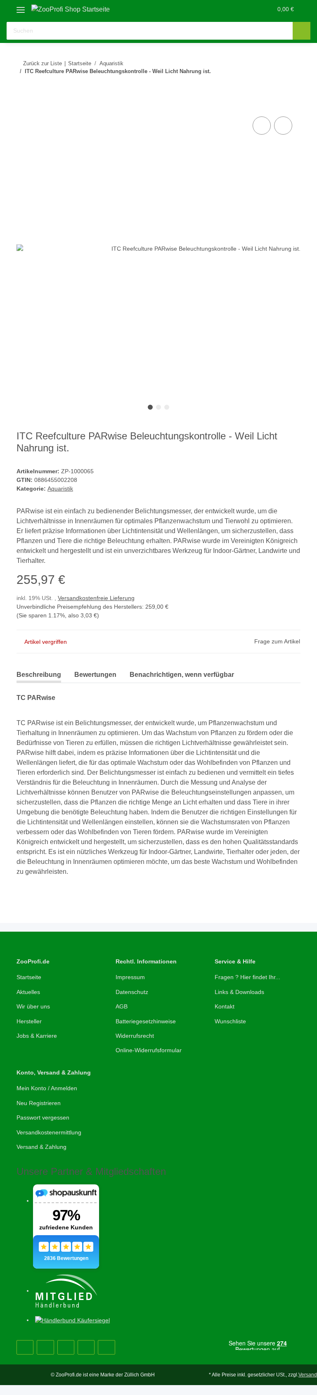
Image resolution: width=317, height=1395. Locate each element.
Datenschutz (132, 992)
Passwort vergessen (43, 1117)
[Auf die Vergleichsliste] (262, 125)
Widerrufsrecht (135, 1035)
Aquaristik (60, 488)
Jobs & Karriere (37, 1035)
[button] (233, 9)
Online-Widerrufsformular (149, 1050)
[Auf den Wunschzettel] (283, 125)
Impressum (130, 977)
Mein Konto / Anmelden (47, 1088)
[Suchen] (301, 31)
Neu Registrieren (39, 1103)
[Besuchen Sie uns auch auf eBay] (106, 1347)
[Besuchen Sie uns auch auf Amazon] (86, 1347)
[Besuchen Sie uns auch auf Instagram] (65, 1347)
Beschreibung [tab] (39, 674)
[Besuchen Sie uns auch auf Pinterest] (45, 1347)
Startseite (29, 977)
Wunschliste (230, 1021)
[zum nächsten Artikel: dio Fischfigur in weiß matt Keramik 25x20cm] (274, 88)
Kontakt (224, 1006)
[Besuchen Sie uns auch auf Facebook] (25, 1347)
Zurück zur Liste (42, 63)
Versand (307, 1375)
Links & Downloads (239, 992)
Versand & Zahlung (41, 1147)
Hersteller (29, 1021)
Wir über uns (33, 1006)
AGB (122, 1006)
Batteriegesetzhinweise (146, 1021)
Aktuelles (28, 992)
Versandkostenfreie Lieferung (96, 598)
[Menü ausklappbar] (21, 7)
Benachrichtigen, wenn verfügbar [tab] (182, 674)
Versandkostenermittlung (49, 1132)
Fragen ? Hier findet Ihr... (247, 977)
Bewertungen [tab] (95, 674)
